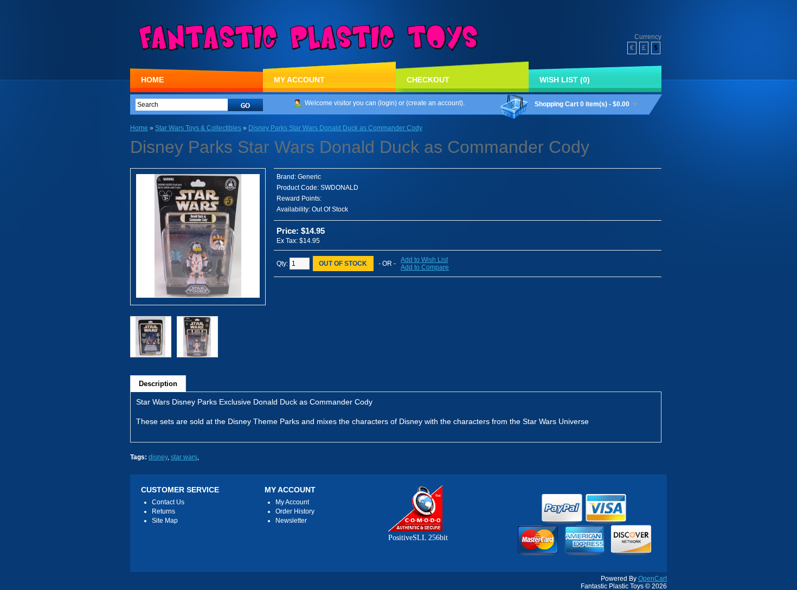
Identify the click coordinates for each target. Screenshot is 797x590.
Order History (294, 511)
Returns (163, 511)
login (387, 103)
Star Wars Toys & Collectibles (198, 128)
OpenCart (652, 578)
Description (158, 384)
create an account (434, 103)
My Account (299, 79)
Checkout (428, 79)
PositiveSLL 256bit (418, 538)
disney (158, 457)
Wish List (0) (564, 79)
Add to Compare (425, 267)
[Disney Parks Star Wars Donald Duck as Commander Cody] (198, 295)
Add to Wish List (424, 260)
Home (152, 79)
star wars (184, 457)
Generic (309, 177)
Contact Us (168, 502)
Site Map (165, 520)
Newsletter (291, 520)
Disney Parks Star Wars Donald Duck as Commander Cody (335, 128)
